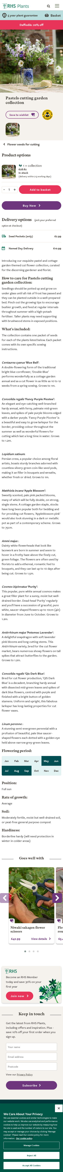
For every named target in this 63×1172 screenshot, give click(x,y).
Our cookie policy (24, 1138)
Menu (56, 6)
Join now (18, 996)
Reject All (31, 1155)
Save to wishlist (19, 115)
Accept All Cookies (31, 1165)
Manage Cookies (32, 1145)
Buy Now (30, 205)
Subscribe (29, 1085)
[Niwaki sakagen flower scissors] (31, 895)
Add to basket (40, 189)
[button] (25, 951)
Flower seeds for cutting (23, 144)
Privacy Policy (25, 1074)
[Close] (59, 1108)
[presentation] (57, 898)
